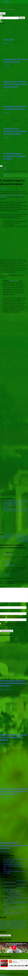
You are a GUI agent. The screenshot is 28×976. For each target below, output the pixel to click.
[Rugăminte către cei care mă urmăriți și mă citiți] (8, 55)
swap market (22, 534)
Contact (5, 1)
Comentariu (3, 586)
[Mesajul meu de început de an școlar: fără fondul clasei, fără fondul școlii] (8, 78)
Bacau (5, 174)
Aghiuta (2, 921)
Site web (2, 617)
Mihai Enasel (15, 926)
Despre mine (6, 2)
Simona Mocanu (12, 928)
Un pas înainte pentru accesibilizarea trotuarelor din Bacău (14, 156)
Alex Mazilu (8, 921)
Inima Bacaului (21, 924)
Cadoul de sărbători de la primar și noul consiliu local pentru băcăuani (13, 737)
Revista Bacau (4, 928)
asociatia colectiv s (10, 534)
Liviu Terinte (8, 926)
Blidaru (5, 922)
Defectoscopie (22, 928)
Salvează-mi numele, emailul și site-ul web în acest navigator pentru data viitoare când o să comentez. (13, 625)
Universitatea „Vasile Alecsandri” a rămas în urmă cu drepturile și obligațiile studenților (14, 791)
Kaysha (2, 926)
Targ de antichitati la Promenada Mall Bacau (15, 509)
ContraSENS (22, 922)
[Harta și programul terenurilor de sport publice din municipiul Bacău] (8, 125)
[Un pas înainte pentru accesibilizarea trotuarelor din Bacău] (8, 150)
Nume (2, 605)
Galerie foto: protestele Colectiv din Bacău (15, 500)
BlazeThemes (3, 975)
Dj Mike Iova (13, 924)
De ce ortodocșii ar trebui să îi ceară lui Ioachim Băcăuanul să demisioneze (13, 683)
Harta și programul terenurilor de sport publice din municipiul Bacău (15, 131)
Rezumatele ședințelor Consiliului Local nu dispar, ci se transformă (13, 845)
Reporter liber (23, 926)
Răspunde (6, 560)
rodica (8, 563)
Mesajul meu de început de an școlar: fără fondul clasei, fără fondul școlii (15, 84)
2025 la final (8, 40)
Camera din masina (13, 922)
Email (2, 611)
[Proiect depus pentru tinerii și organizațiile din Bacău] (8, 102)
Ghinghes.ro (3, 6)
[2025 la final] (8, 36)
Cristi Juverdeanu (5, 924)
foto (4, 176)
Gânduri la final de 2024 (16, 891)
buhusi (17, 534)
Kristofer (2, 689)
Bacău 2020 (15, 921)
